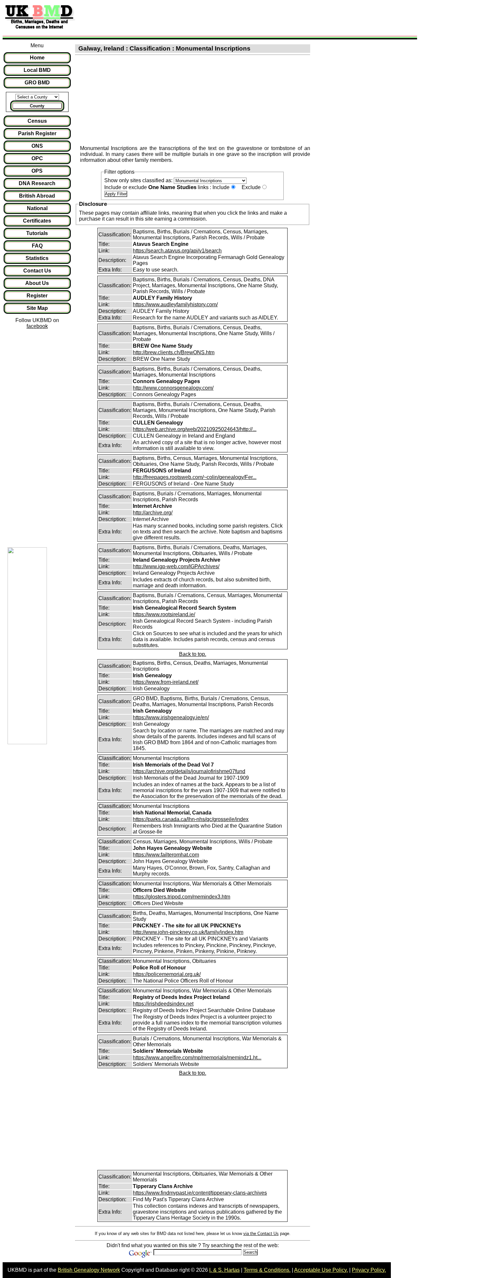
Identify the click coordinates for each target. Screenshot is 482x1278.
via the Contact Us (261, 1233)
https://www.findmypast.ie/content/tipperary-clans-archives (200, 1193)
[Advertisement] (198, 17)
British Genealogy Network (89, 1270)
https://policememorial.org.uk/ (167, 974)
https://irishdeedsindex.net (163, 1004)
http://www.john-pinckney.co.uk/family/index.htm (188, 932)
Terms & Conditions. (267, 1270)
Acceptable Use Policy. (321, 1270)
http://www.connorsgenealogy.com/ (173, 388)
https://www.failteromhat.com (166, 854)
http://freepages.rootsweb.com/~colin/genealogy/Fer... (194, 477)
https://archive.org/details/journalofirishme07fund (189, 771)
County (37, 105)
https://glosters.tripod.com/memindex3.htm (181, 896)
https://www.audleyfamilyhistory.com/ (175, 304)
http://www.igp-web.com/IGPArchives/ (176, 566)
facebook (37, 326)
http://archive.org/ (152, 512)
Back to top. (192, 654)
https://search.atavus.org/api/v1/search (177, 250)
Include (221, 187)
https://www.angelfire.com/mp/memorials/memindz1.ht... (197, 1057)
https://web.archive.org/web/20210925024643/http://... (194, 429)
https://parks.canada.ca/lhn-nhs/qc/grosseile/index (191, 819)
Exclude (251, 187)
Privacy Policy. (369, 1270)
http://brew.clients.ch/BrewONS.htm (173, 352)
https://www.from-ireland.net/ (165, 682)
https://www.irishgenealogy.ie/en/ (171, 717)
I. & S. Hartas (224, 1270)
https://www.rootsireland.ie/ (164, 614)
